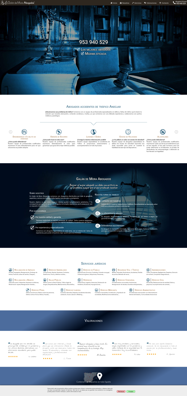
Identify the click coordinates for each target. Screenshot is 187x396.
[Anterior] (10, 131)
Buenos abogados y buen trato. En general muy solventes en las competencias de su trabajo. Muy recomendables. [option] (90, 349)
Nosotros (125, 3)
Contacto (165, 3)
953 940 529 (181, 3)
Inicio (115, 3)
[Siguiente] (176, 131)
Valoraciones (151, 3)
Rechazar (121, 391)
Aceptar (130, 391)
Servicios (137, 3)
